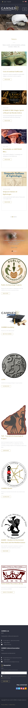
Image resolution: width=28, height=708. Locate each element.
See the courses (7, 334)
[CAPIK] (14, 365)
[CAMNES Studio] (14, 474)
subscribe (5, 681)
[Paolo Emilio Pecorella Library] (14, 573)
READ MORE (14, 247)
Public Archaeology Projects (11, 285)
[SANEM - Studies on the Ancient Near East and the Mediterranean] (14, 526)
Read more (14, 26)
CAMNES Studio (6, 488)
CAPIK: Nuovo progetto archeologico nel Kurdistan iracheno (13, 194)
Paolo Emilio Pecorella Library (12, 584)
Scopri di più (6, 386)
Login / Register (7, 1)
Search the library (8, 592)
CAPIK (3, 379)
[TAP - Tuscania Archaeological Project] (14, 419)
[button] (11, 216)
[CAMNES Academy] (14, 318)
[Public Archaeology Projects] (14, 270)
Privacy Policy (4, 704)
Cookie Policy (12, 704)
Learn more (6, 450)
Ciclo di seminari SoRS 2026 (13, 71)
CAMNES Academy (7, 327)
